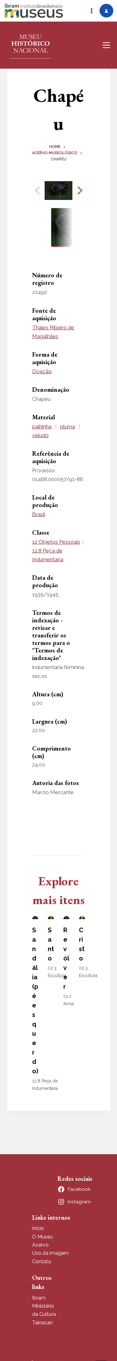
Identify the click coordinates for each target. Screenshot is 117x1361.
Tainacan (42, 1323)
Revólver (66, 958)
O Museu (42, 1237)
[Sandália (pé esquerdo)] (35, 917)
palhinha (41, 426)
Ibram (39, 1298)
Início (38, 1228)
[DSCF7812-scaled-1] (59, 190)
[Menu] (106, 45)
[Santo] (51, 917)
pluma (67, 426)
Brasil (38, 514)
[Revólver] (66, 917)
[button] (79, 190)
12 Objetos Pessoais (56, 542)
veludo (40, 435)
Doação (42, 371)
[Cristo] (82, 917)
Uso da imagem (50, 1253)
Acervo (40, 1245)
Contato (41, 1261)
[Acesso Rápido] (91, 10)
